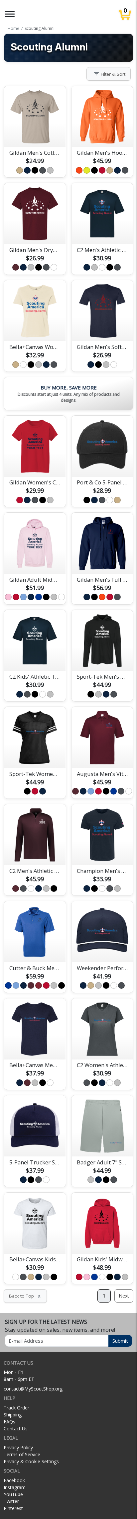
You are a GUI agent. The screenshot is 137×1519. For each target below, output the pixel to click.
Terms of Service (22, 1454)
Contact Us (16, 1428)
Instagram (15, 1487)
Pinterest (13, 1508)
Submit (120, 1340)
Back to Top (25, 1296)
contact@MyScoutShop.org (33, 1389)
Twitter (11, 1501)
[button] (10, 14)
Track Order (16, 1407)
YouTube (13, 1494)
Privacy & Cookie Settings (31, 1461)
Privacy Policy (18, 1447)
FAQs (9, 1421)
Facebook (14, 1480)
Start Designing (35, 134)
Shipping (13, 1414)
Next (124, 1296)
